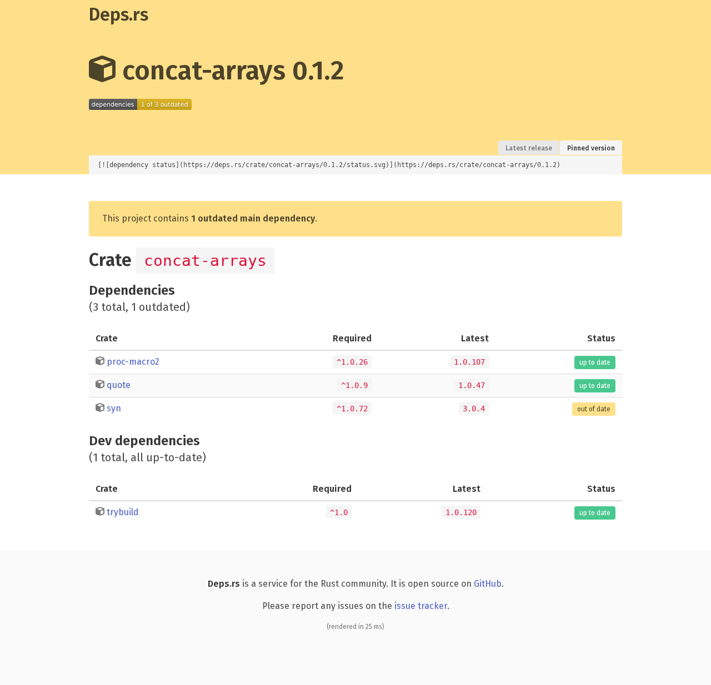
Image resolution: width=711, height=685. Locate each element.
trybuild (123, 512)
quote (119, 385)
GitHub (488, 583)
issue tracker (420, 606)
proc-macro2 (133, 361)
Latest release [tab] (528, 148)
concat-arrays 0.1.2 (230, 70)
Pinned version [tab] (591, 148)
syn (114, 408)
